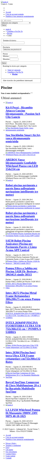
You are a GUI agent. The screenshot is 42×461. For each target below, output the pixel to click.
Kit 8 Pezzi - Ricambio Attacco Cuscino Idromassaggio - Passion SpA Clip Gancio (23, 112)
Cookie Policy (11, 454)
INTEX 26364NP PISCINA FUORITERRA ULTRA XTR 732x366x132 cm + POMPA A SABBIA (23, 327)
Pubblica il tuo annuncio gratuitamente (20, 16)
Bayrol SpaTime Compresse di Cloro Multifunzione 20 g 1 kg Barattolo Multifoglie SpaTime (23, 387)
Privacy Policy (11, 443)
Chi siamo (9, 450)
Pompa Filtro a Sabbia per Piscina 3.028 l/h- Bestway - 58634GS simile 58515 (22, 271)
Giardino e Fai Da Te (15, 72)
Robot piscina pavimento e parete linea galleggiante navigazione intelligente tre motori (22, 190)
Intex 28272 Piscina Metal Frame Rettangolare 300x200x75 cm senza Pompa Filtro (23, 297)
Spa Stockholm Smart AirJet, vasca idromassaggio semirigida (23, 138)
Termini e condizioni (13, 445)
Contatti (8, 458)
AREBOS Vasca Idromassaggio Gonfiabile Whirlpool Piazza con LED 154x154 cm (22, 164)
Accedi (8, 12)
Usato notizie (10, 456)
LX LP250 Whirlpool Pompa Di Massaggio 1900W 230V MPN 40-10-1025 (23, 413)
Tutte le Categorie (14, 70)
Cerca (4, 25)
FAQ (7, 448)
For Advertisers (11, 452)
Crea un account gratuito (15, 14)
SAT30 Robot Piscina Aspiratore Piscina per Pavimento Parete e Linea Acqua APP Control (21, 245)
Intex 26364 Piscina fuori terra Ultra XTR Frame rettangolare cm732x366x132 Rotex (23, 357)
